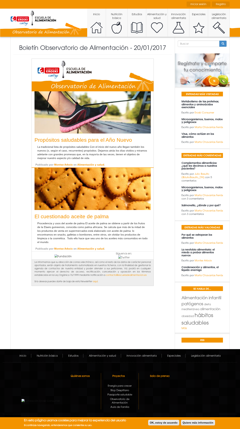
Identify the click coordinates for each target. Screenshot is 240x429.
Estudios (137, 14)
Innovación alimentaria (178, 16)
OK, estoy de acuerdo (164, 422)
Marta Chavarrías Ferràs (209, 127)
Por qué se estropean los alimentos (197, 236)
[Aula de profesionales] (33, 18)
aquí (95, 281)
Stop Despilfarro (119, 390)
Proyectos (118, 376)
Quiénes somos (80, 376)
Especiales (198, 14)
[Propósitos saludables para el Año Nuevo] (92, 112)
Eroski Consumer (204, 112)
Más (184, 328)
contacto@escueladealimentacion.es (126, 274)
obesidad (188, 316)
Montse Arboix (63, 164)
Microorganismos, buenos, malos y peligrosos (202, 121)
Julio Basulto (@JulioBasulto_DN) (195, 175)
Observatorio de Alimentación (119, 400)
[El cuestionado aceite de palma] (92, 188)
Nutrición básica (116, 16)
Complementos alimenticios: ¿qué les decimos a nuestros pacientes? (199, 165)
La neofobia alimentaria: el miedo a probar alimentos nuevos (198, 252)
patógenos (192, 303)
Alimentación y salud (157, 16)
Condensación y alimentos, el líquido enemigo (200, 269)
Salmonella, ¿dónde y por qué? (201, 205)
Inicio (96, 14)
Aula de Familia (119, 406)
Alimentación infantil (201, 297)
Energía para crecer (120, 385)
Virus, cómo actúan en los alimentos (198, 135)
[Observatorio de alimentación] (93, 74)
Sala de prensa (160, 376)
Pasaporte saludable (119, 394)
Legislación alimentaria (219, 16)
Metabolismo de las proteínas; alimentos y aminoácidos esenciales (200, 104)
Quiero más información (198, 422)
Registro (221, 4)
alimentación (210, 309)
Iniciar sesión (198, 4)
